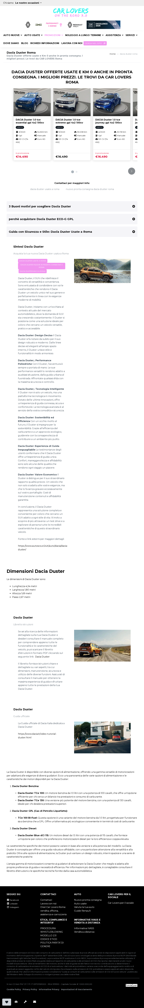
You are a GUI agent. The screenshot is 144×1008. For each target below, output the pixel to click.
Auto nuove (11, 35)
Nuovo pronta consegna (88, 900)
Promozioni (52, 35)
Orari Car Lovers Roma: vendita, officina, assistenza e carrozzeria (53, 911)
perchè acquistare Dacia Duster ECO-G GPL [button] (41, 219)
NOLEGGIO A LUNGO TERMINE (83, 35)
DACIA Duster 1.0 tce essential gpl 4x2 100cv (30, 121)
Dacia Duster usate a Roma (44, 189)
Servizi (130, 35)
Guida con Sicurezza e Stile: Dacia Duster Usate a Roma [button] (50, 231)
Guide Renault (82, 910)
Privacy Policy (30, 989)
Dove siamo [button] (11, 43)
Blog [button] (24, 43)
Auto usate (32, 35)
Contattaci (46, 900)
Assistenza (113, 35)
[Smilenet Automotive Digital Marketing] (131, 985)
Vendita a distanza (84, 932)
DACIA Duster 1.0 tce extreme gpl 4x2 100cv (69, 121)
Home (113, 54)
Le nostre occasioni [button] (27, 3)
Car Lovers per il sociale (121, 903)
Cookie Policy (14, 989)
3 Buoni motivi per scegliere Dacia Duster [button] (40, 206)
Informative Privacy (49, 989)
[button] (72, 171)
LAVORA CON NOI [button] (71, 43)
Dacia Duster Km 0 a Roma (32, 271)
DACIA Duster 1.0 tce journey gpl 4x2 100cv (108, 121)
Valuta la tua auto (84, 907)
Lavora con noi (48, 903)
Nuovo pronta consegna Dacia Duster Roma (90, 189)
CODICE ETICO (48, 939)
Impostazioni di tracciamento (76, 989)
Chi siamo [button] (8, 3)
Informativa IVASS (84, 928)
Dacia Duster (42, 656)
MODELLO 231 (48, 935)
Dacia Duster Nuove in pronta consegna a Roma (42, 266)
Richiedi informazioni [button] (44, 43)
